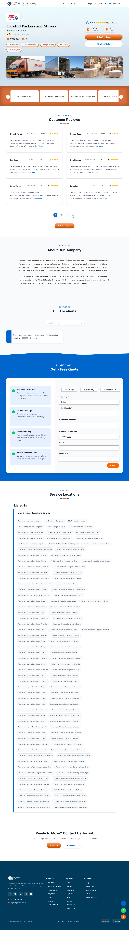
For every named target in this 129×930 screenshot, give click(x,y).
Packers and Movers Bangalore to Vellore (31, 704)
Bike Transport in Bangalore (77, 521)
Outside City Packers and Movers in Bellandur (67, 790)
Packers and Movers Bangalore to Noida (67, 578)
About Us (51, 883)
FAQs (88, 894)
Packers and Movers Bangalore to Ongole (66, 670)
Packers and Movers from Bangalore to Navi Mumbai (35, 773)
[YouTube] (31, 894)
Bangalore (70, 890)
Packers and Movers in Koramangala (30, 538)
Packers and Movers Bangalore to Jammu (65, 635)
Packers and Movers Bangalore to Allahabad (65, 698)
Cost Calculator (91, 890)
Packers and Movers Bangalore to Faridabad (33, 744)
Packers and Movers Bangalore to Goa (63, 601)
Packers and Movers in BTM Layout (59, 532)
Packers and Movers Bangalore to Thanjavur (65, 687)
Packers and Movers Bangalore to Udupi (31, 629)
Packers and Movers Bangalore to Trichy (31, 641)
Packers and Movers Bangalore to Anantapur (33, 670)
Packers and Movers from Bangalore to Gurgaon (34, 595)
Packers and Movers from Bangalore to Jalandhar (34, 767)
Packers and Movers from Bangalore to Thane (33, 778)
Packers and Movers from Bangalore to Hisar (33, 761)
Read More (38, 146)
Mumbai (69, 886)
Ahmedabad (71, 905)
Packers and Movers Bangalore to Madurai (68, 572)
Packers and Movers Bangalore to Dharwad (67, 618)
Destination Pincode (67, 420)
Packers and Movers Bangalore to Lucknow (32, 589)
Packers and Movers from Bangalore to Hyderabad (35, 549)
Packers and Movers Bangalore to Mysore (64, 561)
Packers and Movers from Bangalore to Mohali (69, 784)
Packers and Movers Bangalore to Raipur (64, 692)
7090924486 (101, 3)
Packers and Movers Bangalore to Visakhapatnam (68, 589)
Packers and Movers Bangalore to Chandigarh (64, 721)
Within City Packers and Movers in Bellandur (32, 790)
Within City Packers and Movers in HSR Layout (33, 801)
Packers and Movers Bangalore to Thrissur (32, 692)
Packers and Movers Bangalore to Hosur (65, 710)
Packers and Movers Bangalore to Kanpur (32, 738)
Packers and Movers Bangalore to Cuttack (64, 704)
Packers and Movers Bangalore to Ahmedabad (33, 578)
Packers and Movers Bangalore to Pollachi (32, 687)
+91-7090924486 (16, 899)
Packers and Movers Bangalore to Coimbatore (33, 567)
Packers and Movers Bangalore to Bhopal (31, 601)
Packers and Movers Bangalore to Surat (31, 721)
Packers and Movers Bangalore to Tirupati (63, 612)
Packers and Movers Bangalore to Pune (96, 544)
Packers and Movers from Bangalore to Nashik (33, 784)
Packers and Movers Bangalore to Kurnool (32, 664)
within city (69, 390)
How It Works (52, 890)
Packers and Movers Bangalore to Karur (64, 652)
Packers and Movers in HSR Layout (87, 532)
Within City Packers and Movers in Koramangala (34, 807)
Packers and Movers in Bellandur (81, 527)
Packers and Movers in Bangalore (29, 521)
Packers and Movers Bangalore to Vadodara (32, 710)
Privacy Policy (60, 921)
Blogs (90, 3)
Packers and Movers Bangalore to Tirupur (32, 698)
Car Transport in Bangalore (54, 521)
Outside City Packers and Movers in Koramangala (71, 807)
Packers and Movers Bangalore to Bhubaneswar (69, 567)
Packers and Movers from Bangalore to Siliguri (73, 773)
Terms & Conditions (73, 921)
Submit (113, 465)
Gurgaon (70, 901)
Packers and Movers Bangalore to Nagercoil (65, 647)
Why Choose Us (53, 894)
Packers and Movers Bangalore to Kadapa (32, 647)
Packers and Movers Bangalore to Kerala (96, 561)
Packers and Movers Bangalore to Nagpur (95, 601)
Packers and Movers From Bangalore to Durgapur (70, 778)
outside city (89, 390)
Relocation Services (54, 886)
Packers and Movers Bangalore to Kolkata (32, 561)
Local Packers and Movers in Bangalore (31, 544)
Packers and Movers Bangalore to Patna (63, 584)
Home (65, 3)
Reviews (25, 34)
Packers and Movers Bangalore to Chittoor (32, 733)
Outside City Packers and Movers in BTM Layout (70, 795)
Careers (50, 897)
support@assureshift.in (18, 903)
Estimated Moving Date (68, 431)
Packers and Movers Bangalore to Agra (65, 681)
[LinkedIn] (21, 894)
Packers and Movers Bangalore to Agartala (32, 727)
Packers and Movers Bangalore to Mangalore (65, 607)
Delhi (68, 883)
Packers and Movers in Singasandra (59, 538)
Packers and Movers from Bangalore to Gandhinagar (35, 755)
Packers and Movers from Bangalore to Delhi (66, 555)
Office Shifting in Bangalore (56, 527)
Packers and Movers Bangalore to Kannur (31, 652)
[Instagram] (26, 894)
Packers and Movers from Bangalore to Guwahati (74, 755)
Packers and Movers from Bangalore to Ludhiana (72, 767)
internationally (110, 390)
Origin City (63, 397)
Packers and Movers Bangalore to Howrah (64, 738)
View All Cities (71, 908)
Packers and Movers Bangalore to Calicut (31, 675)
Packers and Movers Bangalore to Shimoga (64, 641)
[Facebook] (10, 894)
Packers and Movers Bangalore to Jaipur (31, 584)
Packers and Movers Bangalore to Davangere (33, 618)
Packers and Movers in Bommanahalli (30, 532)
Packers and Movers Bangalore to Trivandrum (33, 624)
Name (61, 442)
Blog (87, 883)
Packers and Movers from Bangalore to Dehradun (67, 750)
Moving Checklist (91, 897)
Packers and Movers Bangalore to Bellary (64, 675)
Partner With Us (53, 905)
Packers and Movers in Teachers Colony (89, 538)
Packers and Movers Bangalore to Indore (31, 607)
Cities (83, 3)
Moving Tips (90, 886)
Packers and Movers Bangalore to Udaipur (65, 727)
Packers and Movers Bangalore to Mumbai (32, 555)
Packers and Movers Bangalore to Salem (63, 629)
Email (27, 39)
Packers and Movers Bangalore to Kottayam (66, 658)
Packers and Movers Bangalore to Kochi (31, 612)
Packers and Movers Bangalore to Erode (31, 715)
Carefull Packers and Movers (31, 26)
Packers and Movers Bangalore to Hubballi (32, 750)
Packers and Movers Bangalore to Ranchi (68, 595)
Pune (69, 897)
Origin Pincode (65, 408)
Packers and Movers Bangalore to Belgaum (32, 635)
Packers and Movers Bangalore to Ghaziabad (66, 733)
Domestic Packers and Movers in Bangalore (63, 544)
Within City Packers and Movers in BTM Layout (33, 795)
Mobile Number (65, 454)
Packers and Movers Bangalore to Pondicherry (65, 715)
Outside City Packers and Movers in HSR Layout (70, 801)
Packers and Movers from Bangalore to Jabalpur (69, 761)
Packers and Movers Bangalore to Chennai (71, 549)
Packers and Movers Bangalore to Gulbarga (32, 658)
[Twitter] (15, 894)
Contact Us (51, 901)
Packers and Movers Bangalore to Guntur (95, 629)
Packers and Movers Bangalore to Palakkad (32, 681)
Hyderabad (70, 894)
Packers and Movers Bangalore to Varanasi (67, 744)
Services (74, 3)
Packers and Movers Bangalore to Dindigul (67, 624)
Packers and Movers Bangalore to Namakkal (65, 664)
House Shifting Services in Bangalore (30, 527)
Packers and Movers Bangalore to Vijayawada (33, 572)
